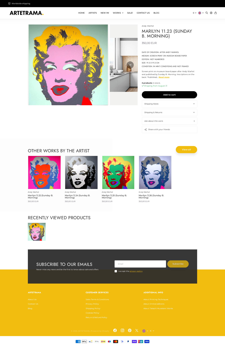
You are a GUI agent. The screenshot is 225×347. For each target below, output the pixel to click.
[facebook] (115, 330)
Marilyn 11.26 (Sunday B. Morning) (151, 196)
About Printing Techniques (155, 299)
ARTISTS (93, 13)
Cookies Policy (92, 313)
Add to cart (169, 95)
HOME (81, 13)
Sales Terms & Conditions (97, 299)
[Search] (207, 13)
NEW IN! (105, 13)
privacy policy (136, 271)
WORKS (117, 13)
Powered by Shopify (100, 331)
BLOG (156, 13)
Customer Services (97, 292)
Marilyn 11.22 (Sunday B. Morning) (40, 196)
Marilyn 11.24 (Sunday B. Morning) (77, 196)
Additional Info (153, 292)
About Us (32, 299)
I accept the (130, 271)
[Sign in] (211, 13)
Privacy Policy (92, 304)
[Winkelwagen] (215, 13)
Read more (164, 77)
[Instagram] (122, 330)
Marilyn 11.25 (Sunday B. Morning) (114, 196)
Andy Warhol (148, 26)
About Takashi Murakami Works (158, 308)
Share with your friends (159, 129)
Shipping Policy (93, 308)
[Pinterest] (129, 330)
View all (186, 149)
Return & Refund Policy (96, 317)
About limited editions (153, 304)
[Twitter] (136, 330)
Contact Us (33, 304)
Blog (30, 308)
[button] (130, 64)
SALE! (130, 13)
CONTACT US (143, 13)
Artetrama (34, 292)
